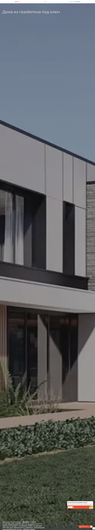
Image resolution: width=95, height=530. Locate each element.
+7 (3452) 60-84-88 (77, 1)
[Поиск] (69, 1)
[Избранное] (73, 1)
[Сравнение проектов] (71, 1)
